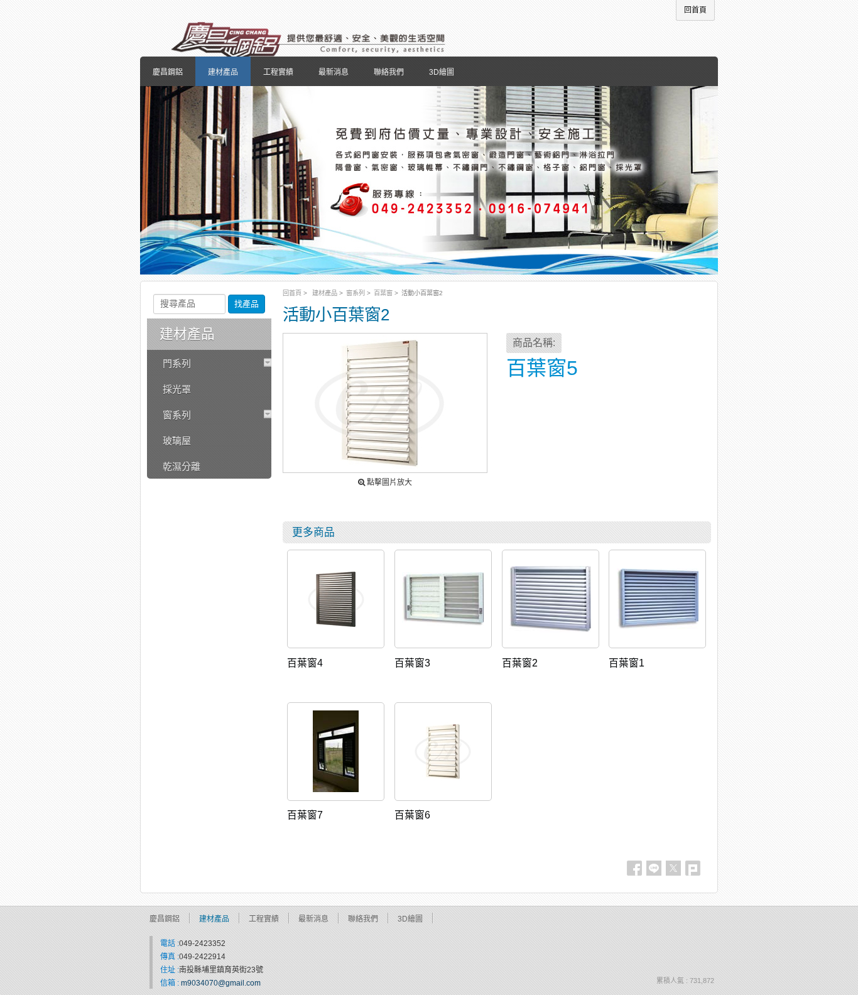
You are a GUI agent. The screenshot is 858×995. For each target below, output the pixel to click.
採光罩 (177, 389)
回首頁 (292, 293)
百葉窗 (383, 293)
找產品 (246, 303)
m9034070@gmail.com (221, 983)
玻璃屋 (177, 440)
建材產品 (324, 293)
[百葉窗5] (385, 403)
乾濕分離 (181, 466)
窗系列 (355, 293)
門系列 (177, 363)
